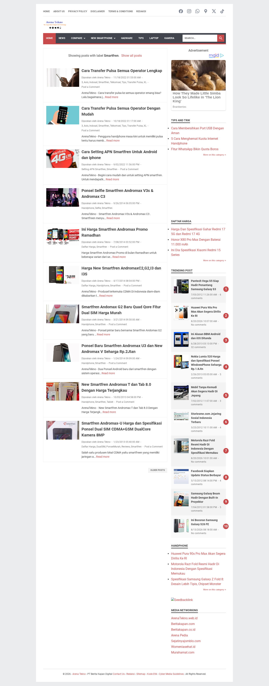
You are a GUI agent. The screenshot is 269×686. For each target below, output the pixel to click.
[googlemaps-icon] (206, 11)
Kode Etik (152, 674)
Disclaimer (98, 11)
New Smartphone (101, 38)
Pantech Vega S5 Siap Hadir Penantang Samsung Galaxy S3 (205, 285)
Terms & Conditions (120, 11)
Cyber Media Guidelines (171, 674)
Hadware (127, 38)
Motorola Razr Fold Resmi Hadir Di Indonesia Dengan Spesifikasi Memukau (195, 568)
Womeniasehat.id (183, 647)
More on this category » (214, 155)
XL (145, 82)
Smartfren (103, 82)
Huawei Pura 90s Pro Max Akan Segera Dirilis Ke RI (206, 311)
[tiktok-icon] (222, 11)
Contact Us (119, 674)
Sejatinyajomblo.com (186, 641)
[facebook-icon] (181, 11)
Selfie (98, 208)
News (62, 38)
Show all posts (131, 55)
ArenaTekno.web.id (184, 618)
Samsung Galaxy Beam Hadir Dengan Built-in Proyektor (205, 497)
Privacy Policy (77, 11)
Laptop (154, 38)
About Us (59, 11)
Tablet (110, 402)
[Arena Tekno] (55, 24)
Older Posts (157, 470)
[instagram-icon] (189, 11)
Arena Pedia (179, 635)
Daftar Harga (89, 246)
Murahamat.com (182, 652)
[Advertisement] (200, 187)
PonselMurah (113, 446)
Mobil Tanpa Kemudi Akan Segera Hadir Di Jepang (204, 391)
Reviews (126, 446)
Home (46, 11)
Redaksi (141, 11)
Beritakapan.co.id (183, 629)
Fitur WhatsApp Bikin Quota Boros (194, 149)
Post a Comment (91, 87)
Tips (141, 38)
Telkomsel (115, 82)
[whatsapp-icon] (197, 11)
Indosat (93, 82)
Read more (111, 97)
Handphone (88, 208)
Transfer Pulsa (135, 82)
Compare (76, 38)
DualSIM (100, 446)
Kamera (169, 38)
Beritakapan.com (183, 624)
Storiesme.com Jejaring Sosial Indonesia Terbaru (206, 418)
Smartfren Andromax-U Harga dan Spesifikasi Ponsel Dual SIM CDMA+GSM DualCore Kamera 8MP (122, 429)
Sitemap (140, 674)
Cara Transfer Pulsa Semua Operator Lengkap (122, 70)
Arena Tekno (79, 674)
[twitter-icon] (214, 11)
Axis (86, 82)
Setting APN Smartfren (94, 169)
